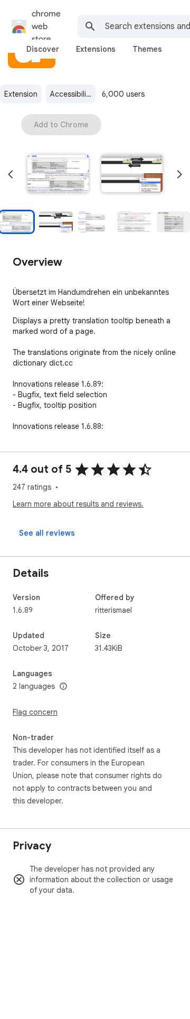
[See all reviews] (47, 533)
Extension (20, 94)
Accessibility (71, 94)
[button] (58, 174)
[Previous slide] (10, 174)
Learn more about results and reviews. (78, 504)
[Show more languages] (63, 686)
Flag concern (35, 712)
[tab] (43, 49)
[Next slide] (179, 174)
